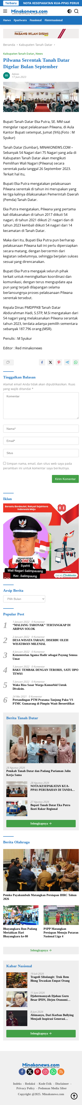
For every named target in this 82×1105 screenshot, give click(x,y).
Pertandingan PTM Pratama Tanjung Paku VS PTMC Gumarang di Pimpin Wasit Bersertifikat (43, 701)
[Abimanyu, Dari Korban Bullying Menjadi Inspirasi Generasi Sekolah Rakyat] (16, 1018)
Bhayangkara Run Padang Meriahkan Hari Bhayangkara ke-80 (20, 932)
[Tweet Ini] (50, 362)
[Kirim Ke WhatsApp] (76, 362)
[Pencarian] (76, 11)
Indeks (17, 1083)
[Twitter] (29, 1072)
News (39, 53)
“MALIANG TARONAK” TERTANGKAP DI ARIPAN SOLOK (41, 627)
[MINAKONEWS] (29, 11)
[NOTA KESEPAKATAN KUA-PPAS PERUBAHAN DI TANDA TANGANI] (16, 789)
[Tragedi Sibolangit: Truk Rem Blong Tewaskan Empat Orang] (16, 980)
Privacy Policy (25, 1088)
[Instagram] (45, 1072)
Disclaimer (62, 1083)
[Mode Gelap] (69, 11)
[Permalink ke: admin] (6, 75)
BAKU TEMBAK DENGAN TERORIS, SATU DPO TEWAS (45, 671)
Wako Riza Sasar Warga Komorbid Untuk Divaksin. (40, 686)
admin (15, 74)
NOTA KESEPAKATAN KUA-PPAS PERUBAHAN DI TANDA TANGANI (51, 788)
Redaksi (30, 1083)
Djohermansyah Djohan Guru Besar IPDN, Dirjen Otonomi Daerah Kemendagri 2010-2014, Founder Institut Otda (50, 998)
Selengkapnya (39, 823)
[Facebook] (22, 1072)
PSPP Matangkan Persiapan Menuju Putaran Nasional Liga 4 (61, 932)
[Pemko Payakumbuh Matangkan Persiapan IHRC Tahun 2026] (41, 870)
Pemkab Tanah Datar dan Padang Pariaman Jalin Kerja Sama (38, 772)
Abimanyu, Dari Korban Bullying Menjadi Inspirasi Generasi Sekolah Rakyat (52, 1017)
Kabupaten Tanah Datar (18, 53)
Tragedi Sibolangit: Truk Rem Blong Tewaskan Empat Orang (50, 978)
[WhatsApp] (53, 1072)
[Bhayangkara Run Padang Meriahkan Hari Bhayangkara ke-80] (20, 915)
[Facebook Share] (42, 362)
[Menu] (6, 11)
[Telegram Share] (67, 362)
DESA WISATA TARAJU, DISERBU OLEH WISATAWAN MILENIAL (40, 642)
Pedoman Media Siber (52, 1088)
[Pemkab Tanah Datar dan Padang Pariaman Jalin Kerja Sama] (41, 743)
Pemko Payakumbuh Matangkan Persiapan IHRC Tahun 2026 (40, 897)
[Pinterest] (37, 1072)
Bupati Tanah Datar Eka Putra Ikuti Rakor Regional (50, 807)
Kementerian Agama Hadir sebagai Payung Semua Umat (45, 656)
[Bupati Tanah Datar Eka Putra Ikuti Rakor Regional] (16, 808)
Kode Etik (45, 1083)
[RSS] (61, 1072)
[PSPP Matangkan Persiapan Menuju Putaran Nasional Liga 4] (61, 915)
